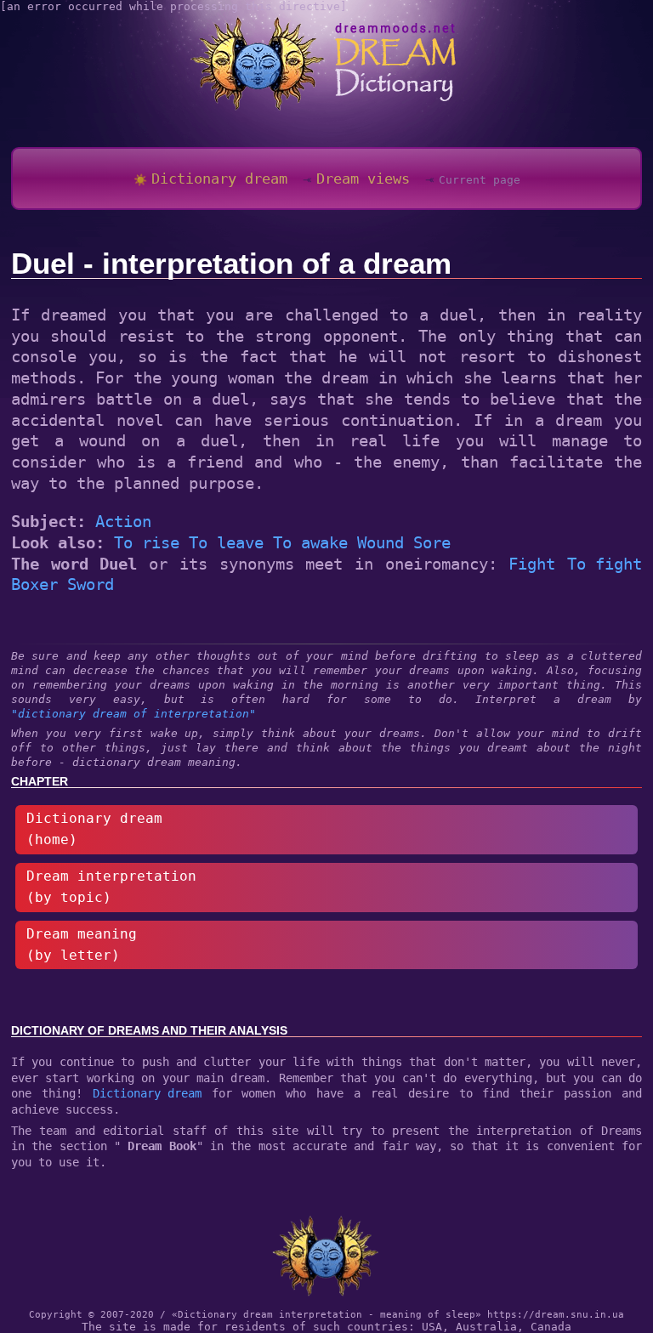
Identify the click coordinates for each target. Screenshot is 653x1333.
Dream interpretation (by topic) (111, 887)
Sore (432, 542)
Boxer (34, 584)
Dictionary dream (147, 1093)
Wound (380, 542)
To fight (604, 563)
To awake (310, 542)
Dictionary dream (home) (94, 829)
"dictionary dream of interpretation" (133, 713)
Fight (531, 563)
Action (123, 521)
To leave (226, 542)
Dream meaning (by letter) (81, 945)
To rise (146, 542)
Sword (90, 584)
